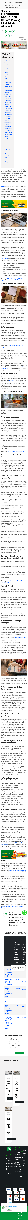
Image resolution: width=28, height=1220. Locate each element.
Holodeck (25, 1150)
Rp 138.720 (17, 1005)
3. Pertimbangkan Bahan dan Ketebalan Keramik (9, 144)
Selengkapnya (11, 1098)
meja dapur (12, 380)
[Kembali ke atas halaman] (25, 1026)
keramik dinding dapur (20, 637)
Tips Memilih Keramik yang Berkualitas (7, 122)
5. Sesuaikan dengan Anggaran (8, 160)
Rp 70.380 (16, 1017)
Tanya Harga (20, 1052)
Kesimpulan (7, 164)
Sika (20, 1154)
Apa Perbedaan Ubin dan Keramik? (7, 63)
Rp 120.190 (24, 1000)
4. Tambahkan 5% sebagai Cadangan (8, 116)
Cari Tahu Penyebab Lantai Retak (15, 451)
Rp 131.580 (17, 979)
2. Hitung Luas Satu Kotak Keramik (8, 102)
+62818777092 (12, 1163)
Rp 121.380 (17, 1000)
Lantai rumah (4, 258)
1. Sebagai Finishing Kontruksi (7, 74)
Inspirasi (11, 2)
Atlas (24, 1168)
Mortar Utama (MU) (21, 1162)
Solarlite (21, 1157)
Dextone (21, 1167)
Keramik (3, 186)
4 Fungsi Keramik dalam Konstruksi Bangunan (8, 68)
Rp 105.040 (17, 988)
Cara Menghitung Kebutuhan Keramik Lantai (8, 92)
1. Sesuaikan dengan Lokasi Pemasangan (8, 128)
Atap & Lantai (18, 2)
